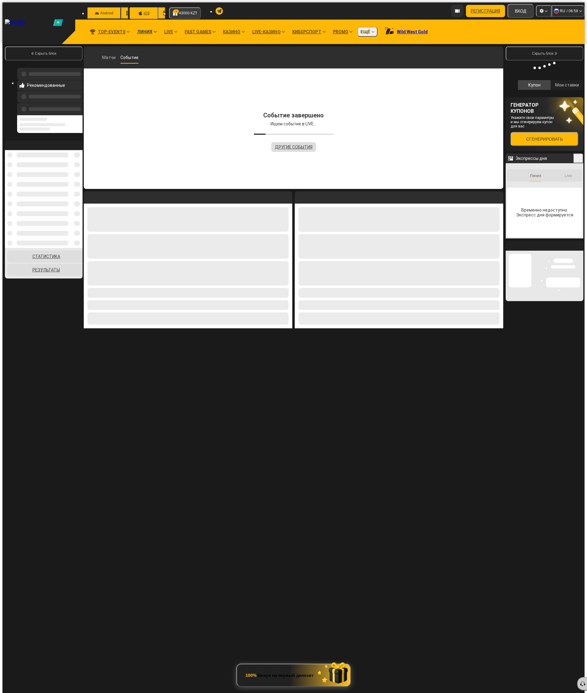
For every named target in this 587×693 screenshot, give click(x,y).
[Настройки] (543, 11)
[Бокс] (101, 57)
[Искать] (497, 57)
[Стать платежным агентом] (457, 11)
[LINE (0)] (90, 57)
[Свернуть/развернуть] (578, 250)
